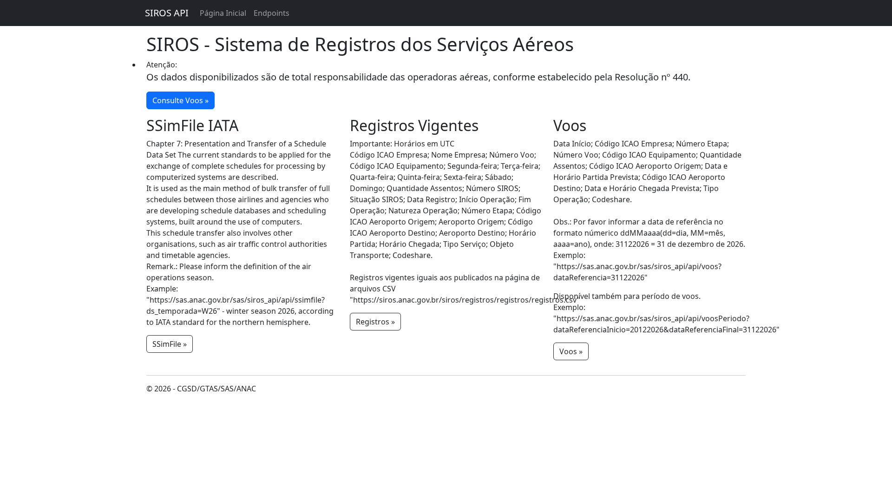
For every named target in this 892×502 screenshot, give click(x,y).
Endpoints (271, 13)
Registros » (375, 322)
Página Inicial (223, 13)
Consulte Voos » (180, 100)
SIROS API (167, 13)
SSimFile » (169, 344)
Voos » (571, 351)
